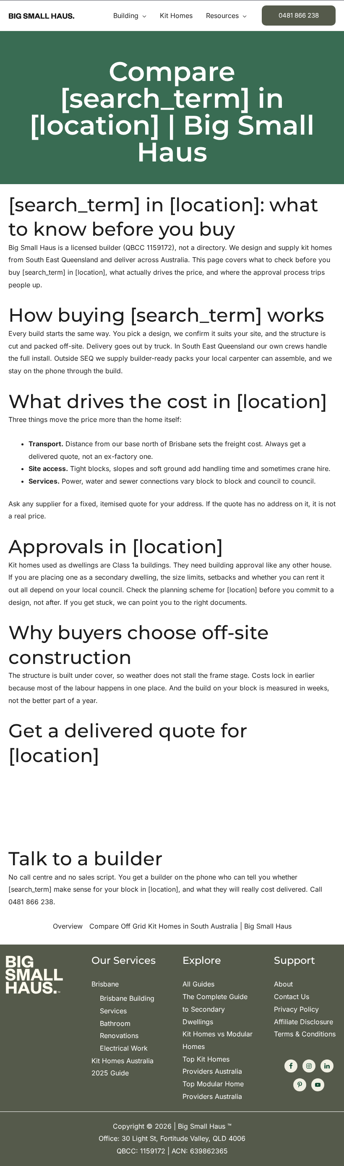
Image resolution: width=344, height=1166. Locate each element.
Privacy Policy (296, 1009)
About (283, 984)
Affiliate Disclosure (303, 1022)
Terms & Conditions (305, 1034)
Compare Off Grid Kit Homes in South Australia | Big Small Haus (190, 926)
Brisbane (105, 984)
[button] (142, 15)
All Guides (198, 984)
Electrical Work (124, 1048)
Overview (68, 926)
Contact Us (291, 996)
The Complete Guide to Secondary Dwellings (215, 1008)
